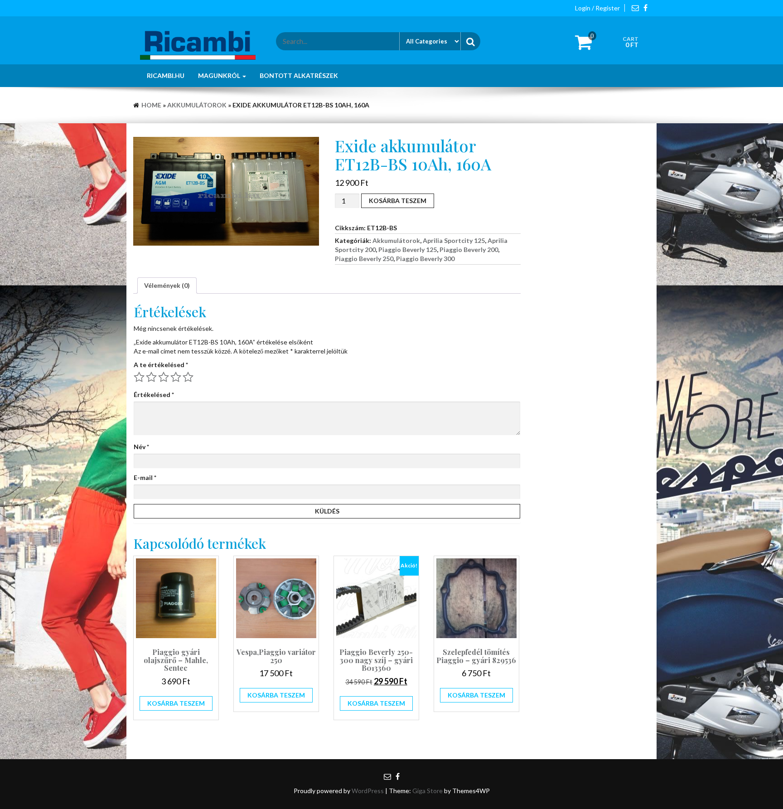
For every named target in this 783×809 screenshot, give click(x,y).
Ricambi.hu (165, 75)
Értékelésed (154, 394)
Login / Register (597, 8)
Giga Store (427, 790)
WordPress (368, 790)
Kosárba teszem (397, 200)
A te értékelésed (161, 364)
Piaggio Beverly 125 (407, 249)
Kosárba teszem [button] (176, 703)
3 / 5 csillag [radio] (163, 377)
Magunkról (220, 75)
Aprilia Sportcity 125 (454, 240)
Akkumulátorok (197, 105)
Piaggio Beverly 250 (364, 258)
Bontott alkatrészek (299, 75)
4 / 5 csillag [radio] (175, 377)
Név (141, 447)
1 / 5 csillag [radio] (139, 377)
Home (151, 105)
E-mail (145, 477)
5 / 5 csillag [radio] (188, 377)
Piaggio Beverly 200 (469, 249)
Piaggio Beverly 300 (425, 258)
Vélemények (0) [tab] (167, 285)
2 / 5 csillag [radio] (151, 377)
